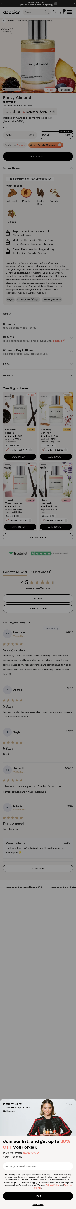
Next (38, 1196)
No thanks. (38, 1204)
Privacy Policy (53, 1185)
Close (69, 1103)
